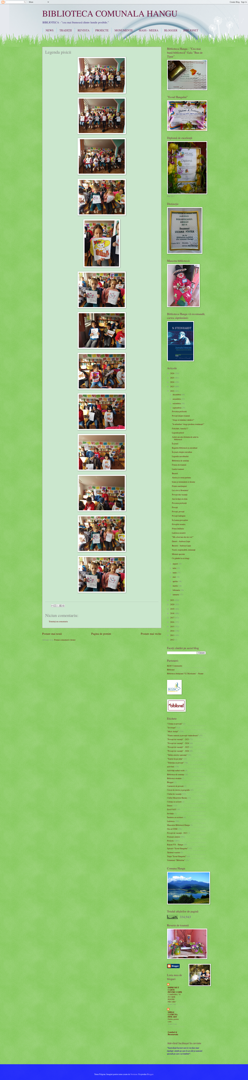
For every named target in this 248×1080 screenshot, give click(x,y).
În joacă (175, 443)
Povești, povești (178, 511)
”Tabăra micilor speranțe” (177, 755)
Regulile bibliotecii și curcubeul (184, 447)
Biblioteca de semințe (180, 460)
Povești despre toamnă (181, 415)
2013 (172, 635)
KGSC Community (174, 665)
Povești (175, 507)
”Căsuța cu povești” (175, 723)
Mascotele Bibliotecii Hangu (178, 825)
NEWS (50, 30)
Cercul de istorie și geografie (178, 790)
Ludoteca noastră (178, 532)
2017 (172, 617)
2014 (172, 630)
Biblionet (171, 669)
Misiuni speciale (178, 554)
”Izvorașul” (171, 727)
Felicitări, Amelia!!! (180, 428)
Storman (133, 1074)
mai (174, 576)
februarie (176, 590)
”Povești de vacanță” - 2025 (178, 747)
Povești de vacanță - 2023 (177, 833)
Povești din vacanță (179, 494)
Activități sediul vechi (176, 770)
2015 (172, 626)
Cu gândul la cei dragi (180, 558)
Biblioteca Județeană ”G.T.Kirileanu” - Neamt (185, 673)
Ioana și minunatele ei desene (183, 481)
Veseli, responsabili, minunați (183, 549)
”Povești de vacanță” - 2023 (178, 739)
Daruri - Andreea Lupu (181, 541)
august (175, 563)
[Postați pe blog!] (55, 605)
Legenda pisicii (178, 432)
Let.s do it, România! (180, 490)
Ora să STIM (172, 829)
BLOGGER (170, 30)
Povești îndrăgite (178, 515)
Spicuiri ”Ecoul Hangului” (177, 848)
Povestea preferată (179, 411)
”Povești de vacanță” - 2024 (178, 743)
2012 (172, 639)
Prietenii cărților (173, 836)
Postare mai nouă (52, 633)
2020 (172, 604)
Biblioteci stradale (174, 778)
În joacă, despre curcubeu (182, 452)
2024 (172, 382)
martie (175, 585)
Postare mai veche (151, 633)
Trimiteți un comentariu (58, 621)
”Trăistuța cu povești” (175, 762)
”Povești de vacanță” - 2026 (178, 751)
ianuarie (176, 594)
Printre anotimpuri (179, 486)
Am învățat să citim (179, 498)
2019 (172, 608)
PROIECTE (102, 30)
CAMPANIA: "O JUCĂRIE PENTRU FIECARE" (174, 998)
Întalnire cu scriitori (175, 817)
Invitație (170, 813)
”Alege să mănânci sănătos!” (183, 419)
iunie (175, 572)
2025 (172, 377)
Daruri (169, 805)
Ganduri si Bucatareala (173, 1033)
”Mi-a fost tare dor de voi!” (182, 537)
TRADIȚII (65, 30)
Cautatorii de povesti (175, 786)
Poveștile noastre (178, 524)
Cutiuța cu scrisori (174, 801)
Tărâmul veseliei (173, 852)
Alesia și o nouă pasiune (181, 477)
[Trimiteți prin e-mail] (52, 605)
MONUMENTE (124, 30)
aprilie (175, 581)
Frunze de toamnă (179, 464)
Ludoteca (170, 821)
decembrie (177, 394)
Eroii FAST (171, 809)
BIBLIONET (190, 30)
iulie (175, 568)
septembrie (177, 407)
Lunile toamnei (178, 469)
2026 (172, 373)
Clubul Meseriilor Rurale (177, 797)
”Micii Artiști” (173, 731)
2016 (172, 622)
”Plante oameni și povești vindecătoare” (183, 735)
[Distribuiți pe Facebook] (60, 605)
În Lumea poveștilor (180, 520)
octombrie (177, 403)
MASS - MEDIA (148, 30)
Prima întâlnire (178, 528)
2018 (172, 613)
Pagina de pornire (101, 633)
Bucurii (175, 473)
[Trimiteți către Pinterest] (63, 605)
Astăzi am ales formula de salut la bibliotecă (185, 438)
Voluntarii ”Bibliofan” (176, 860)
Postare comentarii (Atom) (64, 639)
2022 (172, 391)
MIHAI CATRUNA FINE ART (173, 1014)
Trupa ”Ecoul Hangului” (176, 856)
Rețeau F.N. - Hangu (175, 844)
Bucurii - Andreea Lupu (181, 545)
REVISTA (83, 30)
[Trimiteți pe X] (57, 605)
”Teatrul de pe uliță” (175, 758)
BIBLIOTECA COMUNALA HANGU (109, 13)
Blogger (170, 782)
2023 (172, 386)
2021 (172, 600)
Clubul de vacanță (174, 794)
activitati (170, 766)
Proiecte (170, 840)
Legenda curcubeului (180, 456)
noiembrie (177, 399)
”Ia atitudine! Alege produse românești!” (188, 424)
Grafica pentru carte (173, 1020)
